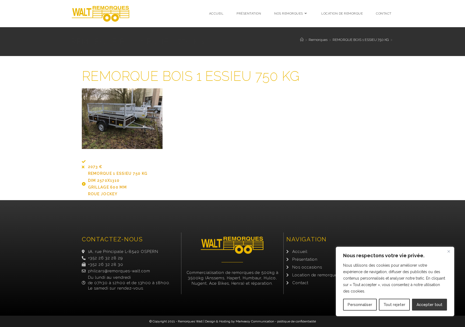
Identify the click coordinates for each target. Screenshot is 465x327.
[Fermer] (448, 251)
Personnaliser (360, 304)
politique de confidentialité (296, 321)
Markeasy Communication (255, 321)
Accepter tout (429, 304)
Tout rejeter (394, 304)
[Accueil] (302, 40)
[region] (395, 281)
